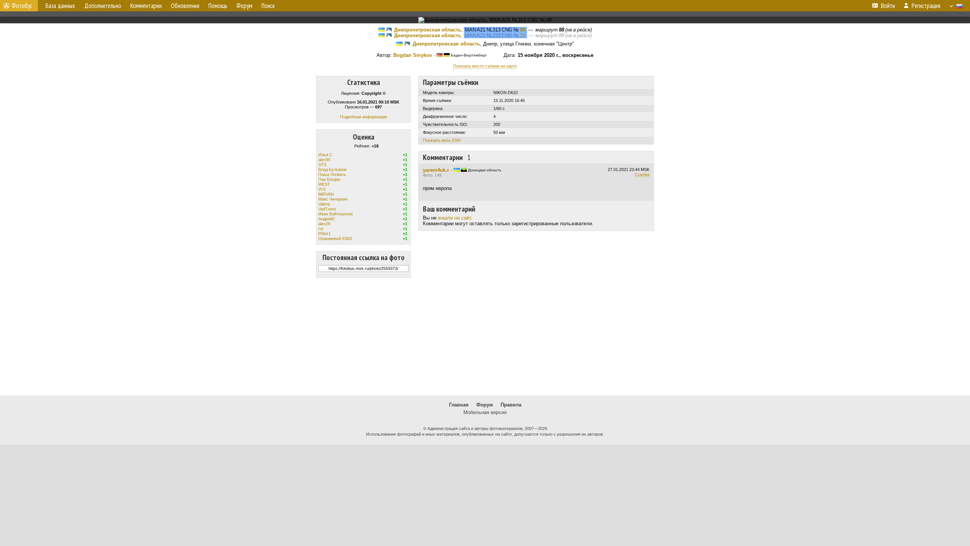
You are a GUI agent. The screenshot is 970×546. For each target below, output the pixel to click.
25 (523, 35)
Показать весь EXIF (442, 140)
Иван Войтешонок (335, 214)
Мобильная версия (485, 412)
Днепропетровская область (427, 30)
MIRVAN (326, 194)
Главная (459, 405)
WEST (324, 184)
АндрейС (326, 219)
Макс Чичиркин (332, 199)
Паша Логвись (332, 174)
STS (322, 164)
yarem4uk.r (436, 170)
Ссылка (642, 174)
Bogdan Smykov (412, 55)
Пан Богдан (329, 179)
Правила (511, 405)
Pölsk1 (324, 233)
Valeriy (324, 204)
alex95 (324, 159)
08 (522, 30)
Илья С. (325, 154)
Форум (484, 405)
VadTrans (327, 209)
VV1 (322, 189)
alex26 (324, 223)
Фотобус (22, 6)
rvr (321, 228)
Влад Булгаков (332, 169)
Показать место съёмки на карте (485, 66)
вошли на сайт (454, 218)
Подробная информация (363, 117)
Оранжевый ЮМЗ (335, 238)
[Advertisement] (485, 337)
